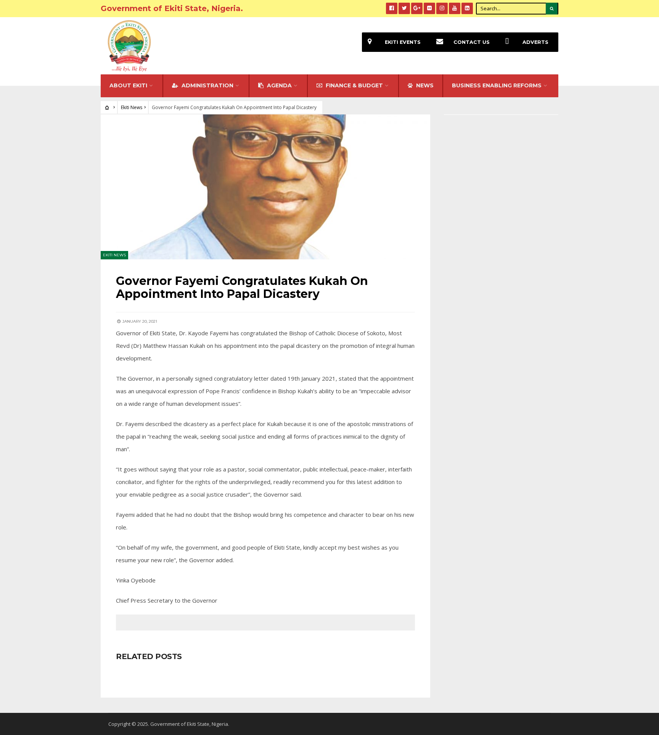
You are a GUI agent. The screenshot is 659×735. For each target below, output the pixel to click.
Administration (206, 85)
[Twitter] (404, 8)
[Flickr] (429, 8)
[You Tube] (454, 8)
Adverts (535, 42)
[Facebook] (391, 8)
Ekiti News (131, 107)
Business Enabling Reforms (497, 85)
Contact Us (471, 42)
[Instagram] (442, 8)
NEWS (424, 85)
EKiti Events (403, 42)
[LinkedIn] (467, 8)
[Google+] (417, 8)
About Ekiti (128, 85)
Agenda (278, 85)
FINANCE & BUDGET (353, 85)
